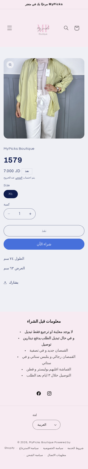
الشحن (18, 177)
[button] (9, 28)
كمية (7, 204)
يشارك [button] (13, 282)
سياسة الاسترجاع (29, 448)
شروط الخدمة (75, 448)
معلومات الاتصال (56, 455)
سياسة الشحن (34, 455)
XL (13, 195)
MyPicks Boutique (41, 442)
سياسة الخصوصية (53, 448)
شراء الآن (44, 244)
